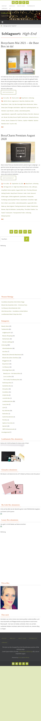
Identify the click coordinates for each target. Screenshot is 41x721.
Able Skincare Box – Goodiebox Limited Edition (14, 301)
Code (28, 187)
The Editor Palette (30, 201)
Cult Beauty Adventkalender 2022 (10, 298)
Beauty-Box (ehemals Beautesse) (11, 344)
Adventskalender (7, 338)
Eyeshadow (23, 190)
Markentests (5, 329)
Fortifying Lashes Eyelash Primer (10, 193)
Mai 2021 (30, 112)
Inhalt (6, 196)
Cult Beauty (5, 357)
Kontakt (4, 6)
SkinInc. (20, 117)
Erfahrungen (4, 190)
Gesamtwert (23, 193)
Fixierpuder (30, 190)
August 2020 (19, 184)
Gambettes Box (6, 376)
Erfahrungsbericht (14, 190)
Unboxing (4, 8)
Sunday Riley (20, 201)
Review (3, 201)
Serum (8, 117)
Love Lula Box (7, 366)
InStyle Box (5, 385)
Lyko (3, 397)
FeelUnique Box (6, 372)
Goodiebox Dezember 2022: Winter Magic (12, 292)
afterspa (34, 182)
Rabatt (29, 198)
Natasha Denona (33, 114)
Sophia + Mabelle (28, 117)
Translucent (8, 204)
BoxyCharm (24, 98)
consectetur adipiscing (25, 641)
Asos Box (4, 341)
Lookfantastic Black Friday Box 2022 (11, 304)
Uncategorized (5, 422)
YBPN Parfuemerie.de (8, 419)
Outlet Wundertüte (7, 406)
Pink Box (4, 410)
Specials (4, 416)
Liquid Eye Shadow (22, 112)
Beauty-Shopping (7, 326)
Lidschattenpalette (24, 109)
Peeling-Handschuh (20, 198)
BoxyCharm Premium (17, 187)
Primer (3, 117)
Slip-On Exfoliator (11, 201)
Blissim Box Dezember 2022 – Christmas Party (14, 295)
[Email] (27, 2)
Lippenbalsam (5, 112)
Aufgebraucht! (6, 322)
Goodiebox (5, 382)
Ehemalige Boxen (7, 360)
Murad (5, 114)
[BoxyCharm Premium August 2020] (20, 147)
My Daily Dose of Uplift (14, 114)
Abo (30, 182)
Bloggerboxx (5, 351)
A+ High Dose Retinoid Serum (20, 182)
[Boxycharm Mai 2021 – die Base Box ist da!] (20, 62)
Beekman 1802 (29, 100)
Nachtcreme (24, 114)
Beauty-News (21, 6)
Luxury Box (5, 394)
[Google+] (20, 2)
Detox (35, 103)
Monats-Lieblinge (7, 332)
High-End (23, 106)
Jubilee (16, 109)
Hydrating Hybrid (31, 106)
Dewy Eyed (4, 106)
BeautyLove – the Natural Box (11, 363)
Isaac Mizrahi (10, 109)
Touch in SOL (13, 120)
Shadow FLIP (14, 117)
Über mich (12, 6)
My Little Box (6, 400)
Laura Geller (11, 196)
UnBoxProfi (6, 13)
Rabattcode (34, 198)
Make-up (3, 198)
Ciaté (10, 103)
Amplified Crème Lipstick (8, 184)
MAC (35, 196)
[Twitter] (16, 2)
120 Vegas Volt (7, 182)
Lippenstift (13, 112)
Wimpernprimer (5, 207)
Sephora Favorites (7, 413)
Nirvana (20, 647)
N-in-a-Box (6, 98)
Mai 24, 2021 (15, 98)
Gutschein (31, 193)
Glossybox (5, 379)
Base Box (22, 100)
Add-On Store (7, 100)
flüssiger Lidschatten (14, 106)
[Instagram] (13, 2)
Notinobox (5, 403)
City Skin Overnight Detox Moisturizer (22, 103)
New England (10, 198)
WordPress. (26, 647)
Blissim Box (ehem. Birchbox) (10, 347)
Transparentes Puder (19, 204)
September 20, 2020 (17, 179)
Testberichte (31, 6)
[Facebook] (23, 2)
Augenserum (15, 100)
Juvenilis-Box (6, 388)
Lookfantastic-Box (7, 391)
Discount (33, 187)
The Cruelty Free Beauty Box (11, 369)
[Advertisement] (20, 260)
